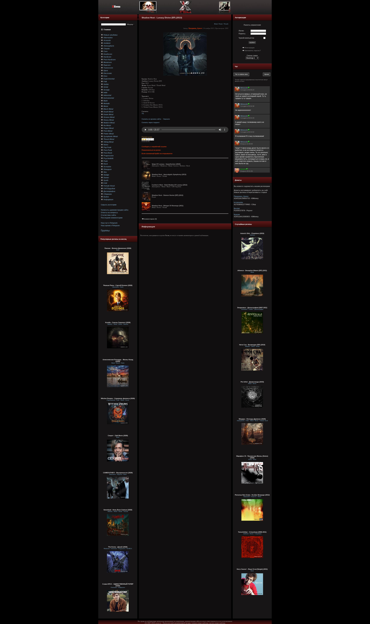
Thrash (226, 24)
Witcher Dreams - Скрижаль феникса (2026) (118, 398)
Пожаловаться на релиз (151, 150)
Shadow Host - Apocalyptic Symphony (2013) (169, 174)
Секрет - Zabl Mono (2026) (118, 435)
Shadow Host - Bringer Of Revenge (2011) (167, 206)
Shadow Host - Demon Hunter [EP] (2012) (167, 195)
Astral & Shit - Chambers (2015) (252, 233)
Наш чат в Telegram (109, 223)
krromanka (238, 202)
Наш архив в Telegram (110, 226)
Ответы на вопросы (109, 213)
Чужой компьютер (246, 38)
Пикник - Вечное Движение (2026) (117, 248)
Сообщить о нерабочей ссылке (154, 146)
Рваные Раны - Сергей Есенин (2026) (117, 285)
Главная (107, 30)
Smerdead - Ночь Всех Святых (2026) (117, 510)
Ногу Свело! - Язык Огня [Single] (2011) (252, 569)
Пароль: (242, 34)
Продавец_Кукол (195, 28)
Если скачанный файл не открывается (157, 153)
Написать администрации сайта (114, 210)
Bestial (237, 209)
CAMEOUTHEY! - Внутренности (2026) (118, 473)
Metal (216, 24)
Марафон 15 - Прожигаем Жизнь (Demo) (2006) (252, 457)
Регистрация (249, 48)
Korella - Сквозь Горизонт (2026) (118, 322)
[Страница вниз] (138, 19)
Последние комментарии (111, 218)
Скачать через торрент (151, 122)
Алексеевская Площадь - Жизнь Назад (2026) (118, 360)
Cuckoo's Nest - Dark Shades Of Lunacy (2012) (169, 185)
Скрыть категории (108, 205)
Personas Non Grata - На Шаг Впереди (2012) (252, 495)
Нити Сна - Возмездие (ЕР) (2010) (252, 345)
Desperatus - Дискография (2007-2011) (252, 307)
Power (221, 24)
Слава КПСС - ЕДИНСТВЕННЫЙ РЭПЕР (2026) (117, 585)
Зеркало (166, 119)
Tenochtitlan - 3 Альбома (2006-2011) (252, 532)
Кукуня (237, 215)
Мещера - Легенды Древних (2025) (252, 419)
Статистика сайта (108, 215)
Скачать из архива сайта (151, 119)
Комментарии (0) (150, 219)
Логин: (241, 31)
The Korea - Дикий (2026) (117, 547)
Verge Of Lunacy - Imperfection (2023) (166, 164)
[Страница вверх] (138, 17)
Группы (105, 230)
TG (143, 113)
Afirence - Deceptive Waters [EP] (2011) (252, 270)
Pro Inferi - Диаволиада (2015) (252, 382)
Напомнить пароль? (252, 50)
